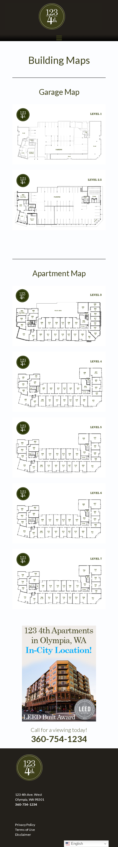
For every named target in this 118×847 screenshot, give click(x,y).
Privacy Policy (25, 825)
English (76, 844)
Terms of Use (25, 830)
